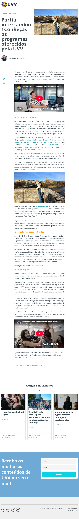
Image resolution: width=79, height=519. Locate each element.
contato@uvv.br (73, 508)
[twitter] (4, 79)
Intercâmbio (27, 365)
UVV (20, 365)
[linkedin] (4, 82)
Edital (24, 266)
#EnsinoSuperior (38, 365)
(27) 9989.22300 (73, 511)
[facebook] (4, 75)
